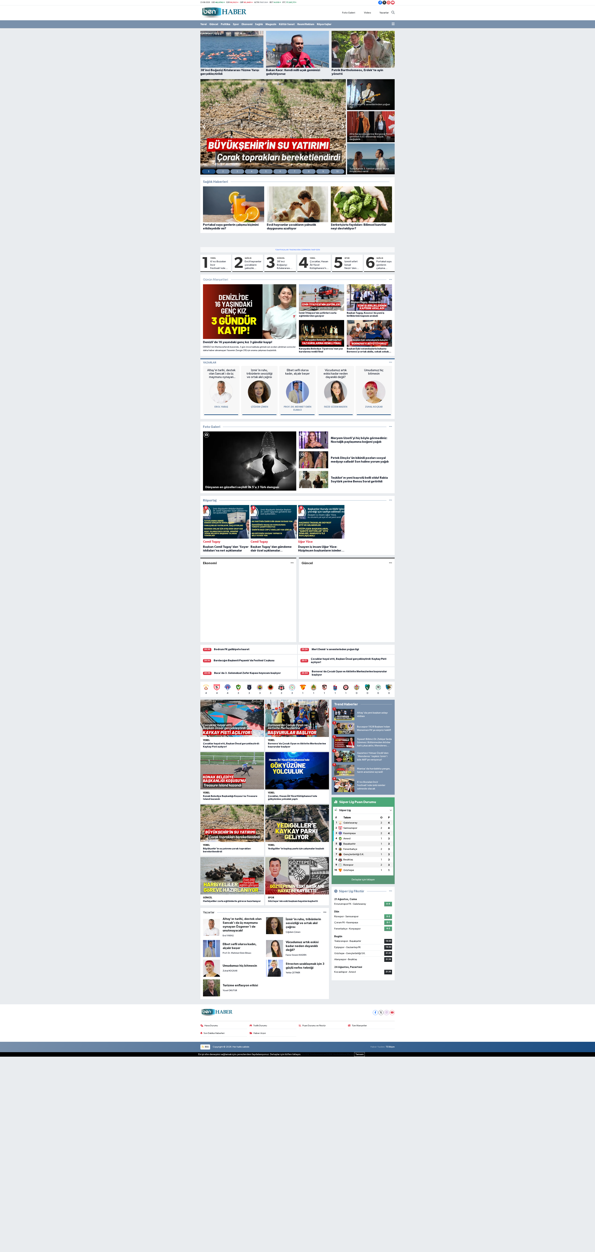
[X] (380, 1012)
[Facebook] (375, 1012)
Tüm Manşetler (359, 1025)
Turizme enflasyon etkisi (240, 985)
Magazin (270, 24)
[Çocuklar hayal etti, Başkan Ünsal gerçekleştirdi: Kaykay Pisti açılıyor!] (232, 718)
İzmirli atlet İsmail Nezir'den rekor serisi (351, 265)
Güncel (213, 24)
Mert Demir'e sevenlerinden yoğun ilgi (335, 649)
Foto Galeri (348, 12)
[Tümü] (390, 500)
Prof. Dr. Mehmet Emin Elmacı (237, 953)
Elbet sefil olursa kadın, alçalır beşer (297, 372)
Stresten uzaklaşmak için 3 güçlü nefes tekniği (305, 965)
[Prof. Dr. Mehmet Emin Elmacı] (297, 392)
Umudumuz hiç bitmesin (373, 372)
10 (337, 171)
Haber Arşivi (259, 1033)
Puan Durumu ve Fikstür (314, 1025)
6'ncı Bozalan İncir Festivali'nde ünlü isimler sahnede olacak (219, 265)
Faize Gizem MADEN (335, 407)
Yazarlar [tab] (209, 362)
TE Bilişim (390, 1047)
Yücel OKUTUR (230, 990)
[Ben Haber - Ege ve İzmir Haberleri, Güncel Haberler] (223, 12)
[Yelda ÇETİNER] (274, 968)
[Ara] (393, 13)
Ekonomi (247, 24)
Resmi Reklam (305, 24)
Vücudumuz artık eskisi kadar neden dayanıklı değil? (336, 374)
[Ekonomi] (292, 563)
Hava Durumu (211, 1025)
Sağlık (259, 24)
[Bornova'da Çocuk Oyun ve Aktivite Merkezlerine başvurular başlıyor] (297, 718)
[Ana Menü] (393, 24)
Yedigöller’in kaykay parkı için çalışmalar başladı (296, 848)
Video (367, 12)
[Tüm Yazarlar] (390, 362)
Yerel (203, 24)
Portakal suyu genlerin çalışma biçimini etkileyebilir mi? (384, 265)
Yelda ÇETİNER (293, 972)
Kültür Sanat (287, 24)
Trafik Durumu (260, 1025)
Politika (225, 24)
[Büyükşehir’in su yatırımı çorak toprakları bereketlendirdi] (232, 823)
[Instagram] (386, 1012)
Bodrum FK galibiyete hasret (231, 649)
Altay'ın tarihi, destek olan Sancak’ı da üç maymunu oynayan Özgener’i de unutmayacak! (221, 374)
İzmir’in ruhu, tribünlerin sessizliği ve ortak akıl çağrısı (259, 374)
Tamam (359, 1054)
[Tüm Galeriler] (390, 427)
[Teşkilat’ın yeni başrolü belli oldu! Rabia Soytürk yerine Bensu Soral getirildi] (313, 479)
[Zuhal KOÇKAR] (374, 392)
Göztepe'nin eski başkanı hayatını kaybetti (293, 901)
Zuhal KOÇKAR (374, 407)
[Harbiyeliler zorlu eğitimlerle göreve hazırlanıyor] (232, 875)
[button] (204, 127)
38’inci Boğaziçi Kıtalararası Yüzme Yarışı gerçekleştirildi (286, 265)
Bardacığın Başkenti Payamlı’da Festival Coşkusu (244, 660)
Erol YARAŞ (221, 407)
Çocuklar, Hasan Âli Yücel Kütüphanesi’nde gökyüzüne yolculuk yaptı (319, 265)
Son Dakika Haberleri (214, 1033)
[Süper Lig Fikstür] (390, 891)
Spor (236, 24)
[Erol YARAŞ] (221, 392)
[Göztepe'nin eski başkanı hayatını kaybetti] (297, 875)
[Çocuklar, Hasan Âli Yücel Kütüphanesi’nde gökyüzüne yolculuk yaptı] (297, 770)
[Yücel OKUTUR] (211, 987)
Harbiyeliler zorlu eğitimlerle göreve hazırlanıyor (232, 901)
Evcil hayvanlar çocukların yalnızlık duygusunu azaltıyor (253, 265)
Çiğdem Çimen (259, 407)
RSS (207, 1047)
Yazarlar (384, 12)
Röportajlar (324, 24)
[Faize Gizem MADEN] (335, 392)
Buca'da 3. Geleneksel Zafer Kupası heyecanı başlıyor (247, 673)
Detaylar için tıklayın (363, 879)
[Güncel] (390, 563)
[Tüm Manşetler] (390, 279)
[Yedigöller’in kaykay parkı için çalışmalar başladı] (297, 823)
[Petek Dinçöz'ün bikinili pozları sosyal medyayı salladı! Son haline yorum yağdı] (313, 459)
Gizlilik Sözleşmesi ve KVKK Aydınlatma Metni (328, 1054)
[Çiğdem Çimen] (259, 392)
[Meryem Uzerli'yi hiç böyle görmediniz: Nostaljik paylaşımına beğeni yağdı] (313, 440)
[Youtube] (392, 1012)
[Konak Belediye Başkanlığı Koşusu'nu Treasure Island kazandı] (232, 770)
